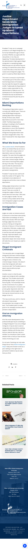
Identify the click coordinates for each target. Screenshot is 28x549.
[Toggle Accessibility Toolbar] (25, 546)
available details (9, 147)
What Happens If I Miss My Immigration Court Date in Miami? (14, 427)
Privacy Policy (17, 531)
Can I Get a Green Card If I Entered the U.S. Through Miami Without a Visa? (14, 450)
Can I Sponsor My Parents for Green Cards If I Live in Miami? (13, 403)
